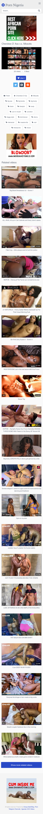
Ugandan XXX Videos (27, 809)
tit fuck (28, 127)
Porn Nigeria (14, 5)
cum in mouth (16, 112)
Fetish (7, 96)
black (12, 106)
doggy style (10, 117)
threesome (17, 127)
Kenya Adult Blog (29, 807)
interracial (10, 122)
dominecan (24, 117)
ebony (35, 117)
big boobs (21, 101)
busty (32, 106)
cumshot (29, 112)
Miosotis (36, 96)
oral (35, 122)
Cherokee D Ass (21, 96)
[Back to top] (39, 809)
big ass (9, 101)
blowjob (22, 106)
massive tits (24, 122)
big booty (33, 101)
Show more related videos (21, 765)
